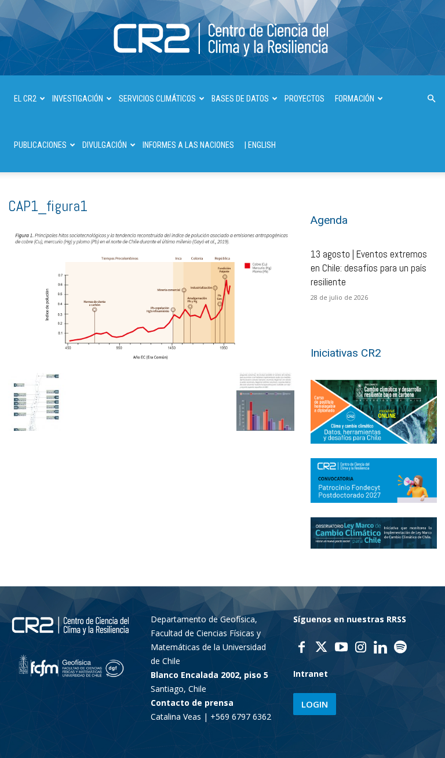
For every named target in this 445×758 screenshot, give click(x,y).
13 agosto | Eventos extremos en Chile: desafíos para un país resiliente (369, 268)
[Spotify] (400, 648)
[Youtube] (341, 648)
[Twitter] (321, 648)
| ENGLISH (260, 145)
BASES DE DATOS (240, 98)
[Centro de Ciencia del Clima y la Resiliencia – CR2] (222, 38)
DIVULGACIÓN (104, 145)
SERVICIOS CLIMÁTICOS (157, 98)
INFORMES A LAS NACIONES (188, 145)
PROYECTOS (304, 98)
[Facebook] (302, 648)
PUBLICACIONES (40, 145)
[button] (431, 98)
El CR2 (25, 98)
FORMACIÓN (354, 98)
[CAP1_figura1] (151, 359)
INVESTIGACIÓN (77, 98)
